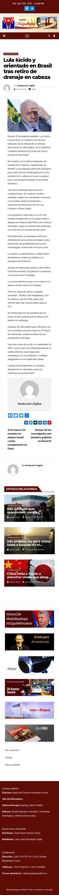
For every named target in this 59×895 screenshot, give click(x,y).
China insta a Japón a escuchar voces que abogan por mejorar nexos (29, 577)
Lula (34, 89)
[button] (49, 36)
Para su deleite (12, 765)
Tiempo (8, 757)
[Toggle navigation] (27, 35)
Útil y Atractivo (12, 750)
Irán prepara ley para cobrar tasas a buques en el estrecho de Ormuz (29, 544)
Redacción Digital (26, 85)
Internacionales (10, 54)
